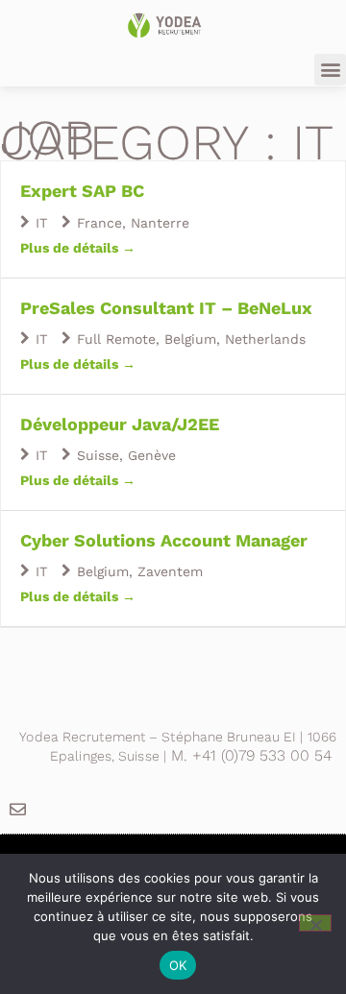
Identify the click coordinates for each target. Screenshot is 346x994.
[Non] (315, 923)
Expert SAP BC (82, 191)
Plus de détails (71, 247)
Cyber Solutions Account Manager (164, 540)
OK (178, 965)
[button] (330, 69)
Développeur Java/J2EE (119, 424)
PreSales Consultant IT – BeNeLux (166, 308)
